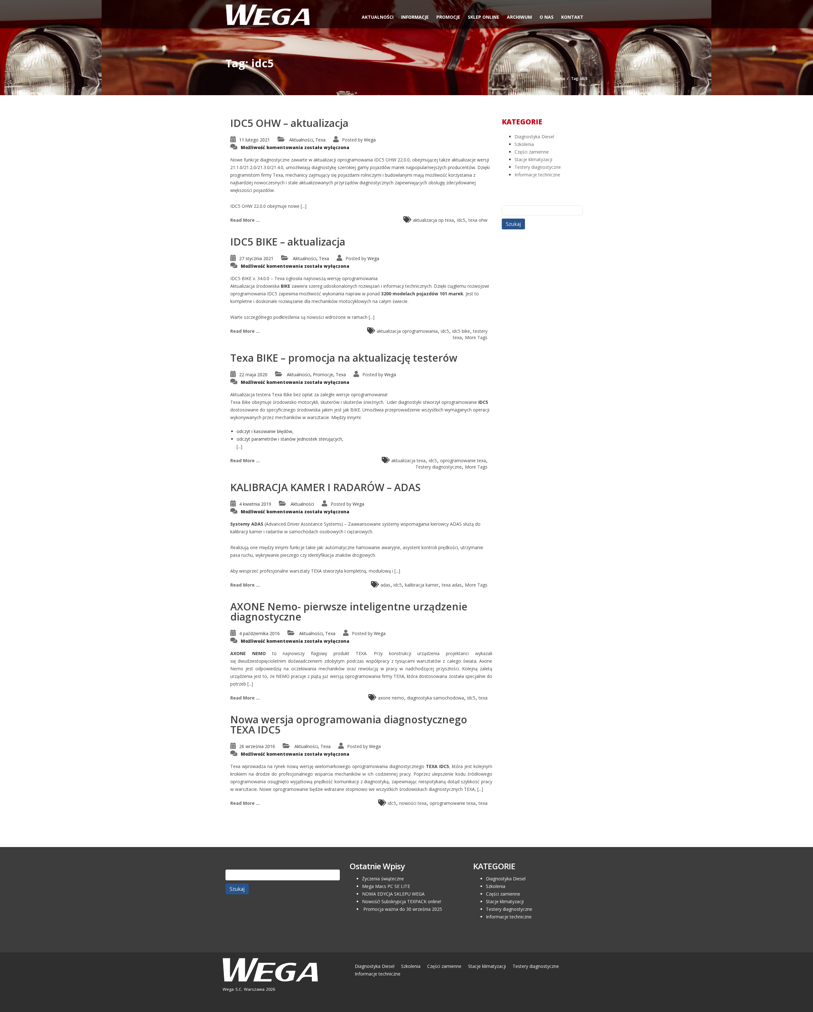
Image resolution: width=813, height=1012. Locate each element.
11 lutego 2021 (254, 140)
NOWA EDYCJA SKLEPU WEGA (393, 894)
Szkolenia (524, 144)
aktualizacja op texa (433, 220)
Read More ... (245, 220)
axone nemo (391, 698)
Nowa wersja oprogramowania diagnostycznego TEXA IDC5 (348, 724)
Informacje (415, 17)
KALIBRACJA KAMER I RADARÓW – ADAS (325, 487)
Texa (320, 140)
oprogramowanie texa (463, 460)
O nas (547, 17)
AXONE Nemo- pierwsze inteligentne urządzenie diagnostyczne (348, 611)
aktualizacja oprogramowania (407, 331)
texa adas (452, 585)
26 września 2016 (257, 746)
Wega (370, 140)
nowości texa (413, 803)
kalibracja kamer (422, 585)
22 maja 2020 (253, 374)
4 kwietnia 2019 (255, 504)
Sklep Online (483, 17)
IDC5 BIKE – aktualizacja (287, 241)
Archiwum (519, 17)
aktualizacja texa (408, 460)
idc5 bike (461, 331)
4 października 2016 (259, 633)
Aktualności (377, 17)
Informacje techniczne (537, 175)
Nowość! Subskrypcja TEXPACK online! (401, 901)
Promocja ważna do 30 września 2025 (402, 909)
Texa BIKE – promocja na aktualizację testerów (343, 358)
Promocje (448, 17)
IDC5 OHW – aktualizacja (289, 123)
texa (483, 698)
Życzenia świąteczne (383, 879)
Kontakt (572, 17)
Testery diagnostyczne (438, 467)
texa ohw (477, 220)
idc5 (461, 220)
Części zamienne (531, 152)
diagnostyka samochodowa (435, 698)
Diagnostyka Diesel (534, 137)
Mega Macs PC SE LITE (386, 886)
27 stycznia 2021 (256, 258)
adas (385, 585)
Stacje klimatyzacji (533, 159)
